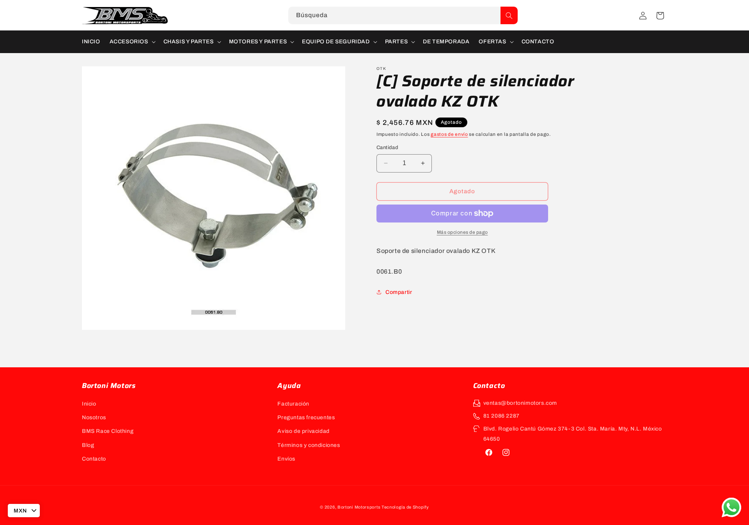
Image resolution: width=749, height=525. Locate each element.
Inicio (89, 404)
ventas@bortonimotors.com (520, 403)
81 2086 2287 (501, 416)
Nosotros (94, 417)
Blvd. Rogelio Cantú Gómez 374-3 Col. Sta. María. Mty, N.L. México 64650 (572, 433)
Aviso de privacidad (303, 431)
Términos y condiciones (308, 445)
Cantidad (387, 147)
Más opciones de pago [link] (462, 232)
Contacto (94, 459)
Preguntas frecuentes (306, 417)
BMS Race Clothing (107, 431)
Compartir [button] (398, 292)
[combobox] (403, 15)
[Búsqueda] (509, 15)
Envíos (286, 459)
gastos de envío (449, 134)
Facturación (293, 404)
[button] (660, 15)
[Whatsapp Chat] (731, 507)
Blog (88, 445)
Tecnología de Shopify (405, 507)
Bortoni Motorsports (358, 507)
